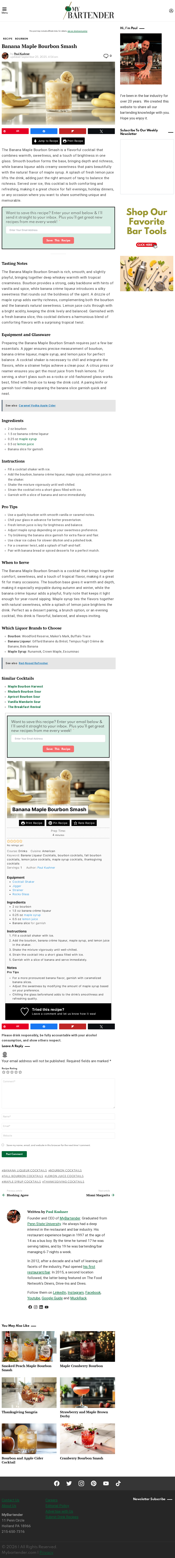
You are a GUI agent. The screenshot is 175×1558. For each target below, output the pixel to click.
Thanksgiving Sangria (19, 1412)
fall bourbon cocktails (23, 1176)
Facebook (93, 1292)
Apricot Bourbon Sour (24, 696)
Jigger (16, 886)
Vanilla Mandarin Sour (24, 702)
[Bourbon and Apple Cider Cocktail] (29, 1438)
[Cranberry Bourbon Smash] (87, 1438)
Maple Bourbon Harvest (25, 686)
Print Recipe (74, 141)
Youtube (33, 1298)
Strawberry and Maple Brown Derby (84, 1414)
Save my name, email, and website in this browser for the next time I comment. (48, 1145)
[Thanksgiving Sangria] (29, 1392)
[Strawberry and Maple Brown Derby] (87, 1392)
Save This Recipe (58, 240)
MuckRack (78, 1298)
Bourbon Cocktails (66, 1170)
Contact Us (10, 1500)
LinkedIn (59, 1292)
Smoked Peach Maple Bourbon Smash (26, 1368)
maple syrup (28, 439)
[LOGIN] (171, 10)
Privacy (46, 1553)
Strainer (17, 890)
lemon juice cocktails (65, 1176)
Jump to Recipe (47, 141)
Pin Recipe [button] (60, 823)
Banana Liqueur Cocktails (25, 1170)
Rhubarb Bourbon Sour (24, 691)
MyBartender (70, 1218)
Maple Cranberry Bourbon (81, 1366)
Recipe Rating (9, 1069)
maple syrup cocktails (22, 1182)
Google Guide (52, 1298)
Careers (51, 1500)
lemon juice (25, 444)
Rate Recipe (86, 823)
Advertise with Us (59, 1511)
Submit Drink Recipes (61, 1517)
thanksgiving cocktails (64, 1182)
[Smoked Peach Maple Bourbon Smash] (29, 1346)
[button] (8, 841)
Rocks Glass (20, 894)
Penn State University (44, 1224)
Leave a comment (44, 1013)
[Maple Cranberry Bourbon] (87, 1346)
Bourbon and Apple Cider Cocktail (22, 1460)
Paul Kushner (46, 867)
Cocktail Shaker (23, 881)
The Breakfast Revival (24, 707)
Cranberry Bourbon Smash (81, 1458)
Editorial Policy (57, 1506)
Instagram (76, 1292)
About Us (9, 1506)
